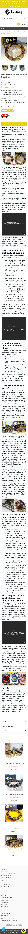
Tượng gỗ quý (4, 908)
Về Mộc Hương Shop (6, 882)
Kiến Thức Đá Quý (5, 886)
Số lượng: (3, 106)
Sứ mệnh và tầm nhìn (6, 875)
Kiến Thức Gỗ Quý (5, 884)
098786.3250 (6, 1)
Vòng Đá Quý (4, 904)
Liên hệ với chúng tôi (6, 877)
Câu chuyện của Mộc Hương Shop (9, 873)
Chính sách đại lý (5, 915)
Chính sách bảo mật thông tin (8, 918)
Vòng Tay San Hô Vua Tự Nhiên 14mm (14, 855)
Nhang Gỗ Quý (4, 902)
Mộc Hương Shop (12, 84)
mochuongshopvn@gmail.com (18, 1)
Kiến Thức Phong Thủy (6, 888)
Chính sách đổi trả (5, 917)
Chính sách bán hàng (6, 913)
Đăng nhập (11, 6)
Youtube (19, 3)
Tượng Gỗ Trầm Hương (6, 897)
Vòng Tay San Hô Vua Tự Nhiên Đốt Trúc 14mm (14, 825)
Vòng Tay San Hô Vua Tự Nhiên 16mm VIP (14, 794)
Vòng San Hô (4, 899)
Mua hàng (14, 769)
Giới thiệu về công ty (5, 871)
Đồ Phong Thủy (4, 906)
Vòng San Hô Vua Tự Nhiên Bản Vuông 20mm (14, 763)
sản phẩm (23, 24)
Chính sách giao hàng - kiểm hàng (9, 920)
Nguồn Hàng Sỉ (4, 889)
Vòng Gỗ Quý (4, 895)
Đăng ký (18, 6)
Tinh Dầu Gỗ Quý (5, 900)
